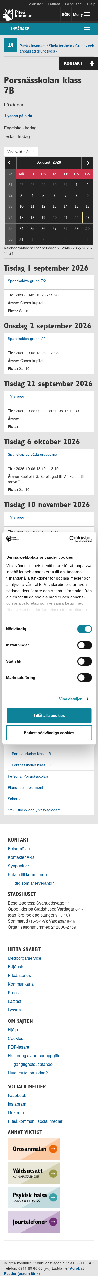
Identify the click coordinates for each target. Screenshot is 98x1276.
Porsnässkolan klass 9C (31, 765)
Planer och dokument (25, 787)
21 (66, 217)
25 (32, 228)
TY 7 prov (16, 396)
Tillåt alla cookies (49, 715)
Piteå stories (19, 975)
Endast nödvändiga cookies (49, 732)
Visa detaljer (70, 699)
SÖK (66, 14)
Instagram (17, 1104)
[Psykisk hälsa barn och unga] (34, 1197)
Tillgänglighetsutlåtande (30, 1064)
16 (87, 206)
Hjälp (13, 1030)
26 (43, 228)
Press (13, 992)
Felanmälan (19, 848)
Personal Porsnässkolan (28, 776)
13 (55, 206)
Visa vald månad (21, 151)
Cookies (15, 1038)
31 (21, 239)
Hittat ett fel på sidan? (28, 1073)
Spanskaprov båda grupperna (32, 454)
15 (76, 206)
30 (87, 228)
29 (76, 228)
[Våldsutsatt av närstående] (34, 1172)
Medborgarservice (24, 958)
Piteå (24, 45)
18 (32, 217)
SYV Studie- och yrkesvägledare (34, 809)
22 (76, 217)
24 (21, 228)
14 (66, 206)
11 (32, 206)
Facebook (17, 1095)
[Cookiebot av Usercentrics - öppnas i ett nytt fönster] (70, 539)
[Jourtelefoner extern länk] (34, 1221)
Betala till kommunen (27, 874)
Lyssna (14, 1010)
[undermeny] (87, 27)
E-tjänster (35, 4)
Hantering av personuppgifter (35, 1055)
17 (21, 217)
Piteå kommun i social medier (35, 1121)
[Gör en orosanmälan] (34, 1148)
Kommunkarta (21, 984)
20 (55, 217)
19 (43, 217)
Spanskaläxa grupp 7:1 (27, 339)
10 (21, 206)
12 (43, 206)
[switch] (84, 645)
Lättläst (54, 4)
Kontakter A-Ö (21, 857)
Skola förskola (60, 45)
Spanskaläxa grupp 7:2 (27, 281)
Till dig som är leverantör (31, 883)
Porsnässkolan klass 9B (31, 753)
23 (87, 217)
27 (55, 228)
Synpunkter (18, 866)
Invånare (20, 28)
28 (66, 228)
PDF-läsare (18, 1047)
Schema (14, 798)
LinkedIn (16, 1112)
